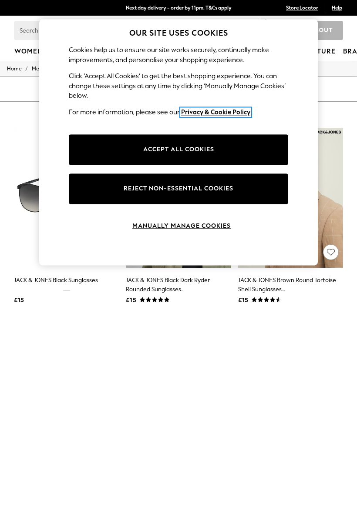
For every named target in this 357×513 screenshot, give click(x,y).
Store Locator (302, 8)
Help (337, 8)
